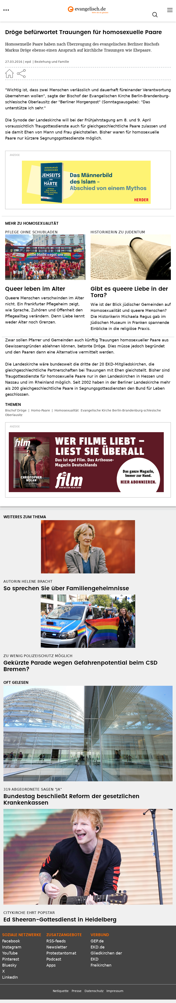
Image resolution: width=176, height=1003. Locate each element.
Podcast (53, 959)
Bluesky (9, 965)
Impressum (114, 991)
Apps (51, 965)
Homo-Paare (40, 410)
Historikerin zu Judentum (118, 232)
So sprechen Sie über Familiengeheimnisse (66, 588)
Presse (77, 991)
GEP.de (97, 941)
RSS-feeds (56, 941)
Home (9, 73)
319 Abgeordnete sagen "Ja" (32, 789)
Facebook (11, 941)
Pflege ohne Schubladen (31, 232)
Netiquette (61, 991)
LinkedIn (10, 977)
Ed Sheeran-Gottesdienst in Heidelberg (60, 920)
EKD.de (98, 947)
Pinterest (10, 959)
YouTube (10, 953)
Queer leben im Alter (35, 289)
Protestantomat (61, 953)
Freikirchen (101, 965)
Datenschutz (94, 991)
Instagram (11, 947)
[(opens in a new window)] (86, 182)
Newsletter (56, 947)
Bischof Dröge (16, 410)
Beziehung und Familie (52, 61)
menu (6, 10)
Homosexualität (67, 410)
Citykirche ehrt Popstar (29, 913)
